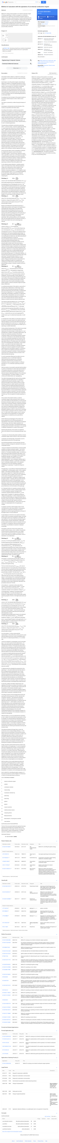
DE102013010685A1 (6, 846)
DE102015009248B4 (6, 940)
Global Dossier (52, 65)
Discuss (42, 66)
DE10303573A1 (5, 980)
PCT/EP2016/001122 (6, 1039)
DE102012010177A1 (6, 959)
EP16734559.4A (5, 1049)
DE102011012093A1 (6, 995)
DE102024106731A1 (6, 1019)
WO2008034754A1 (6, 947)
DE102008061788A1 (6, 969)
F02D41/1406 (6, 48)
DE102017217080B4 (6, 1013)
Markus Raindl (45, 23)
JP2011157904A (5, 865)
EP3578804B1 (5, 911)
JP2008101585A (5, 861)
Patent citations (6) (44, 60)
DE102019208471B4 (6, 1003)
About (13, 1141)
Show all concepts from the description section (12, 1131)
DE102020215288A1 (6, 1022)
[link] (17, 50)
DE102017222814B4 (6, 942)
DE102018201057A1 (6, 886)
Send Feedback (19, 1141)
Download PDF (43, 16)
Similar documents (45, 62)
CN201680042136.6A (6, 1046)
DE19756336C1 (5, 857)
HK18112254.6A (5, 1042)
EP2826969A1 (5, 999)
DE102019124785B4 (6, 967)
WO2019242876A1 (6, 892)
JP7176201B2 (5, 908)
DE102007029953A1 (6, 964)
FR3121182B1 (5, 926)
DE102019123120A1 (6, 950)
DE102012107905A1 (6, 1007)
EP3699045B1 (5, 976)
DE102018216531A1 (6, 1009)
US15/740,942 (5, 1053)
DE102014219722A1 (6, 953)
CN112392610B (5, 922)
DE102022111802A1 (6, 992)
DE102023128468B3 (6, 898)
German (46, 21)
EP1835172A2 (5, 956)
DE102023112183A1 (6, 1017)
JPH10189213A (5, 854)
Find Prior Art (51, 16)
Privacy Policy (40, 1141)
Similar (41, 18)
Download (48, 1116)
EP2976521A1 (5, 990)
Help (46, 1141)
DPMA (39, 66)
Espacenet (46, 65)
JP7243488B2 (5, 915)
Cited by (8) (50, 60)
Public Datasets (28, 1141)
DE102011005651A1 (6, 868)
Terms (34, 1141)
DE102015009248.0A (6, 1036)
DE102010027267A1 (6, 985)
